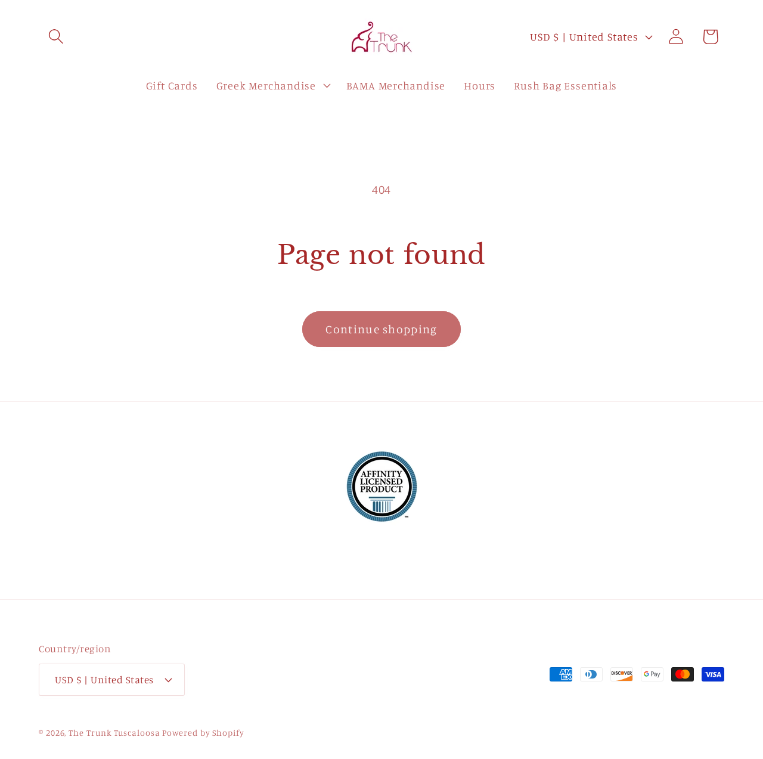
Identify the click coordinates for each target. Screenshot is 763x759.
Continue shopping (381, 329)
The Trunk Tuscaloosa (114, 732)
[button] (56, 37)
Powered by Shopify (203, 732)
